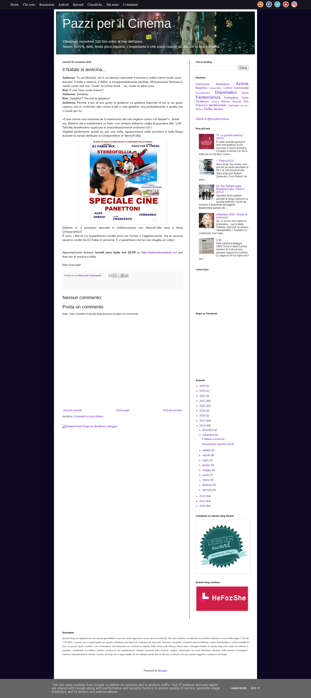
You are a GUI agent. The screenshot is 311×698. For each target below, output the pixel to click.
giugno (206, 465)
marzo (206, 479)
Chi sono (29, 4)
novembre (208, 434)
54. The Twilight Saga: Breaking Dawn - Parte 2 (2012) (230, 189)
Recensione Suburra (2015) (218, 444)
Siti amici (112, 4)
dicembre (208, 430)
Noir (246, 101)
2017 (203, 420)
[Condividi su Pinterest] (127, 275)
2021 (203, 400)
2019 (203, 410)
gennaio (207, 489)
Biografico (201, 88)
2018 (203, 415)
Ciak (219, 239)
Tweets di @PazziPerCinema (212, 119)
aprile (206, 475)
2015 (203, 496)
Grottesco (202, 101)
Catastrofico (215, 88)
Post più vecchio (172, 410)
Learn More (238, 688)
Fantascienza (208, 97)
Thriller (208, 109)
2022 (203, 395)
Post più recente (72, 410)
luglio (205, 460)
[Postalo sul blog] (115, 275)
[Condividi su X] (119, 275)
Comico (227, 88)
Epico (245, 92)
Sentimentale (217, 105)
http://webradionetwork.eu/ (159, 252)
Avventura (222, 84)
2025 (203, 386)
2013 (203, 505)
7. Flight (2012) (225, 160)
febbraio (207, 485)
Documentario (203, 93)
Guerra (215, 101)
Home (15, 4)
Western (218, 109)
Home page (122, 410)
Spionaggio (233, 105)
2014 (203, 501)
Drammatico (226, 92)
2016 (203, 425)
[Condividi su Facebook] (123, 275)
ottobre (206, 450)
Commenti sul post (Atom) (88, 416)
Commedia (241, 87)
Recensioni (46, 4)
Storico (199, 109)
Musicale (236, 101)
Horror (225, 101)
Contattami (130, 4)
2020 (203, 405)
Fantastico (231, 97)
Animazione (202, 84)
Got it (255, 688)
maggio (207, 470)
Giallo (245, 97)
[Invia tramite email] (111, 275)
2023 (203, 390)
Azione (242, 83)
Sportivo (245, 105)
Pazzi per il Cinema (116, 23)
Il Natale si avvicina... (214, 439)
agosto (206, 455)
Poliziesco (202, 105)
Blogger (162, 670)
